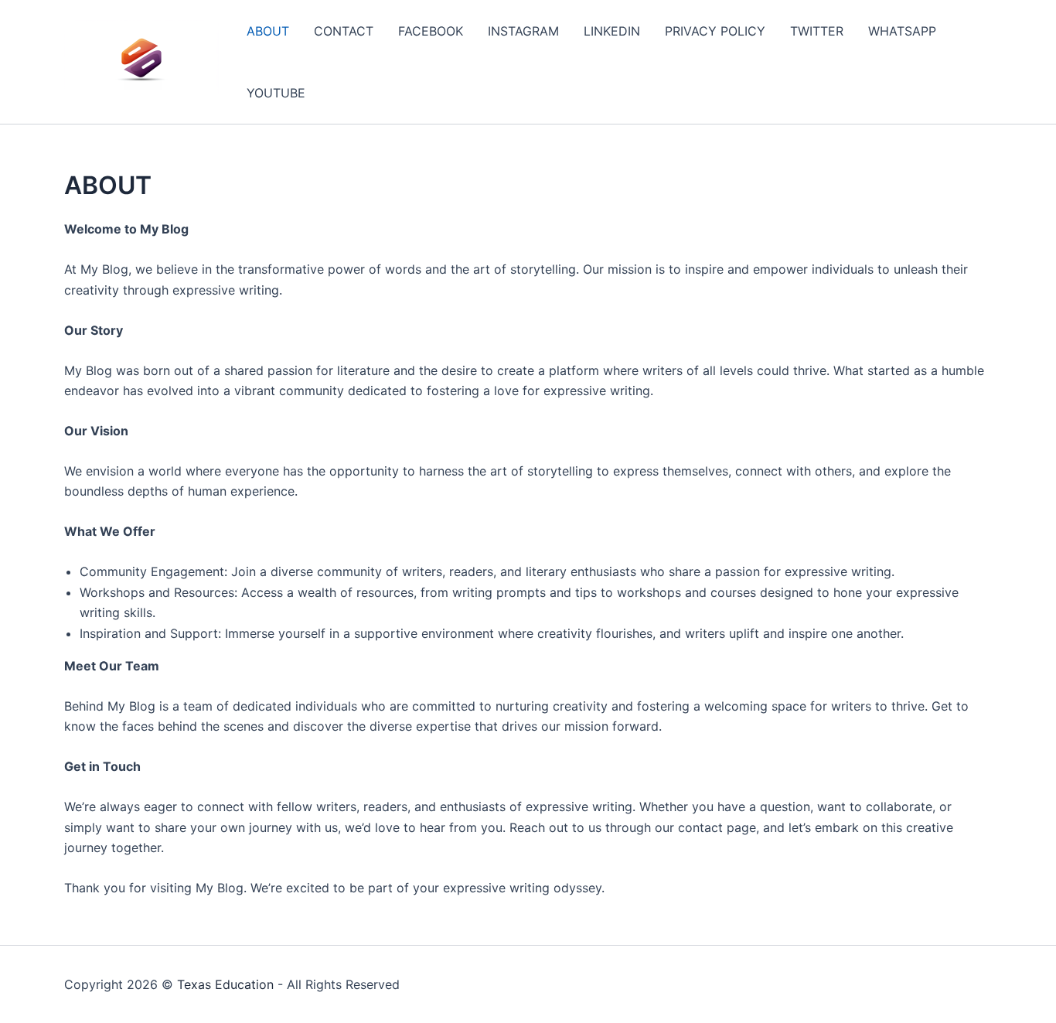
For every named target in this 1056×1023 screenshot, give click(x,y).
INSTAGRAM (523, 31)
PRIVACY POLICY (715, 31)
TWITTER (816, 31)
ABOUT (268, 31)
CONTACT (343, 31)
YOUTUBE (276, 93)
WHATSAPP (902, 31)
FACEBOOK (430, 31)
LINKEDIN (612, 31)
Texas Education (225, 984)
